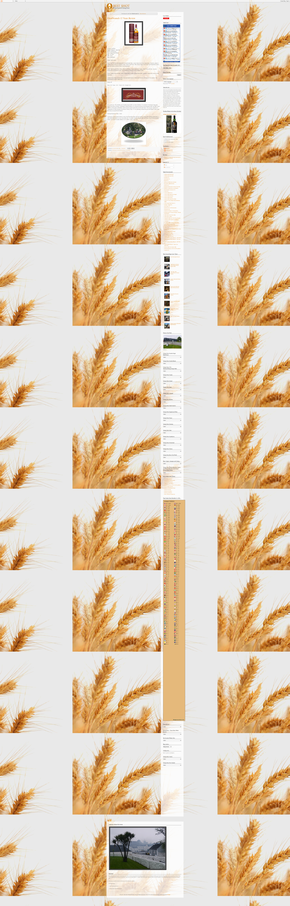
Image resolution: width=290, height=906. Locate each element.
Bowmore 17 (166, 185)
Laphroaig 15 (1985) (168, 216)
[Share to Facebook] (132, 148)
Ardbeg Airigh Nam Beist (169, 174)
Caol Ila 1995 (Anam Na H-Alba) (170, 199)
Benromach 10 (167, 179)
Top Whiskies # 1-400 (168, 233)
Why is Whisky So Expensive (169, 494)
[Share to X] (131, 148)
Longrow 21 (166, 221)
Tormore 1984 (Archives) (168, 236)
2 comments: (123, 148)
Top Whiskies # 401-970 (168, 234)
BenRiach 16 (166, 177)
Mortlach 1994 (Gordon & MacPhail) (171, 225)
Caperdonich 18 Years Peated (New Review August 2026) (174, 265)
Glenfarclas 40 (167, 209)
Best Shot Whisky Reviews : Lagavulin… (171, 32)
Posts (166, 165)
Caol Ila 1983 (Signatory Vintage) (170, 194)
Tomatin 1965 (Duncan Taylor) (169, 231)
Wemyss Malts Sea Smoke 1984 (170, 247)
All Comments (167, 167)
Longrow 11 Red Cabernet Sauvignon (171, 219)
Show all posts (143, 13)
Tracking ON (176, 61)
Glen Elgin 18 (166, 206)
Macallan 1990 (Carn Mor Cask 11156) (171, 222)
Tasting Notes (128, 150)
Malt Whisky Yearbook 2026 (169, 224)
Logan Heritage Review (174, 316)
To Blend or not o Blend (168, 483)
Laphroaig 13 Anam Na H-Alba (170, 215)
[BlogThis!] (129, 148)
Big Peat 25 (166, 180)
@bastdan (168, 148)
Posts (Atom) (114, 157)
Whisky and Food (167, 489)
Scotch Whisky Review (121, 150)
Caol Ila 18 (166, 191)
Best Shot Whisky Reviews (172, 29)
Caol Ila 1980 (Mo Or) (168, 192)
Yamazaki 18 (166, 250)
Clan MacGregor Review (175, 256)
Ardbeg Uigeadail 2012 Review (169, 114)
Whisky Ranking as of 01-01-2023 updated (172, 248)
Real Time (171, 61)
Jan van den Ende (169, 150)
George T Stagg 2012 (168, 204)
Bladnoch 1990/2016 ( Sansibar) (170, 182)
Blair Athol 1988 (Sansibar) (169, 183)
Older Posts (157, 155)
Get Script (167, 61)
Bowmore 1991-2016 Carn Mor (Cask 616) (172, 186)
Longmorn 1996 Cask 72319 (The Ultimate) (172, 218)
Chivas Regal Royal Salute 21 (169, 203)
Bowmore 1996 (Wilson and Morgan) (171, 188)
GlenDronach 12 (115, 150)
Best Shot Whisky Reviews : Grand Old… (170, 39)
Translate (173, 83)
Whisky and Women (168, 492)
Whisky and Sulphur (168, 491)
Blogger (168, 894)
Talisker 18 (166, 227)
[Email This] (128, 148)
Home (131, 155)
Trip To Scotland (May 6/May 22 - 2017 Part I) (172, 237)
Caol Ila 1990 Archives (168, 197)
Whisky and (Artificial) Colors (169, 488)
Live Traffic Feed (171, 25)
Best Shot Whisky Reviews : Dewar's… (170, 56)
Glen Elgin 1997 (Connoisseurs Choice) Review (174, 272)
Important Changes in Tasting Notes (171, 210)
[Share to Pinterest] (134, 148)
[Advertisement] (172, 790)
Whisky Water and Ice (168, 486)
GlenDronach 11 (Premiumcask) (170, 207)
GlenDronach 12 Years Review (121, 18)
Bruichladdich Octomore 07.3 (169, 189)
